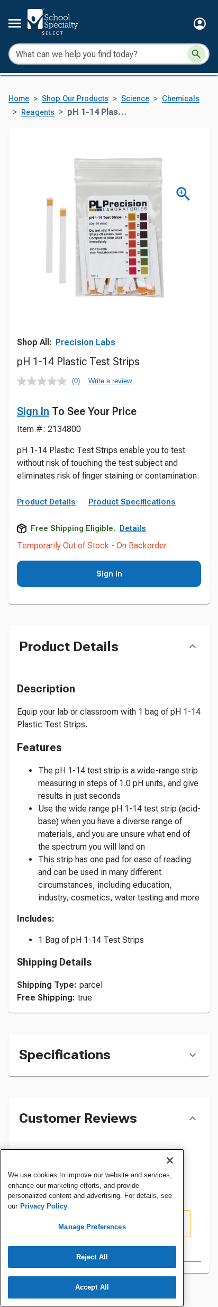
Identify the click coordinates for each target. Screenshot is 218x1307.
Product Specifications (132, 502)
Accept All (92, 1287)
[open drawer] (15, 23)
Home (18, 98)
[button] (200, 23)
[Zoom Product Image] (183, 194)
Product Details (46, 502)
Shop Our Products (75, 98)
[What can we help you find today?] (196, 54)
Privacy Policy (43, 1206)
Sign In (33, 411)
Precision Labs (85, 342)
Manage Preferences (91, 1227)
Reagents (37, 112)
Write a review (110, 381)
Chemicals (180, 98)
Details (133, 528)
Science (135, 98)
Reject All (92, 1257)
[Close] (169, 1160)
